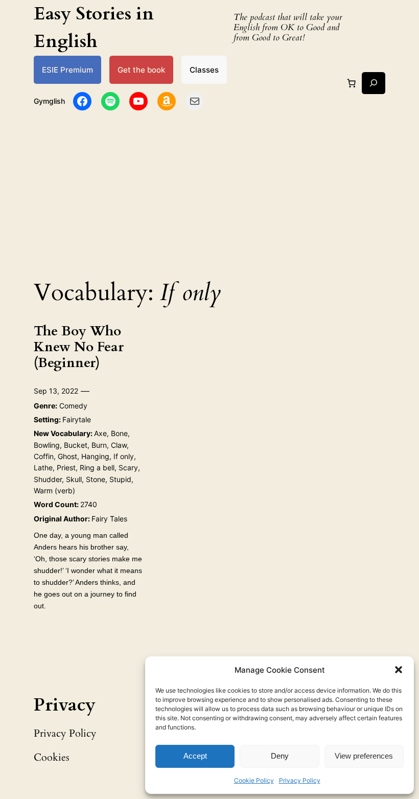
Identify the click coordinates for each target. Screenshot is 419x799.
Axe (100, 433)
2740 (88, 504)
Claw (119, 445)
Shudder (48, 479)
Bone (119, 433)
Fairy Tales (109, 518)
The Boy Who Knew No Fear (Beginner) (79, 347)
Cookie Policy (254, 780)
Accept (195, 755)
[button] (398, 670)
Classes (204, 70)
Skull (74, 479)
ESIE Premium (67, 70)
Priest (66, 467)
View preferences (364, 755)
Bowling (47, 445)
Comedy (73, 405)
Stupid (120, 479)
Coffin (44, 456)
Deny (280, 755)
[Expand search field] (373, 83)
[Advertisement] (209, 191)
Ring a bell (97, 467)
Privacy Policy (299, 780)
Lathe (43, 467)
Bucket (75, 445)
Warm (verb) (54, 490)
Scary (128, 467)
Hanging (95, 456)
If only (123, 456)
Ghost (67, 456)
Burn (99, 445)
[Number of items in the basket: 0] (351, 83)
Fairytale (76, 419)
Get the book (141, 70)
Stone (95, 479)
